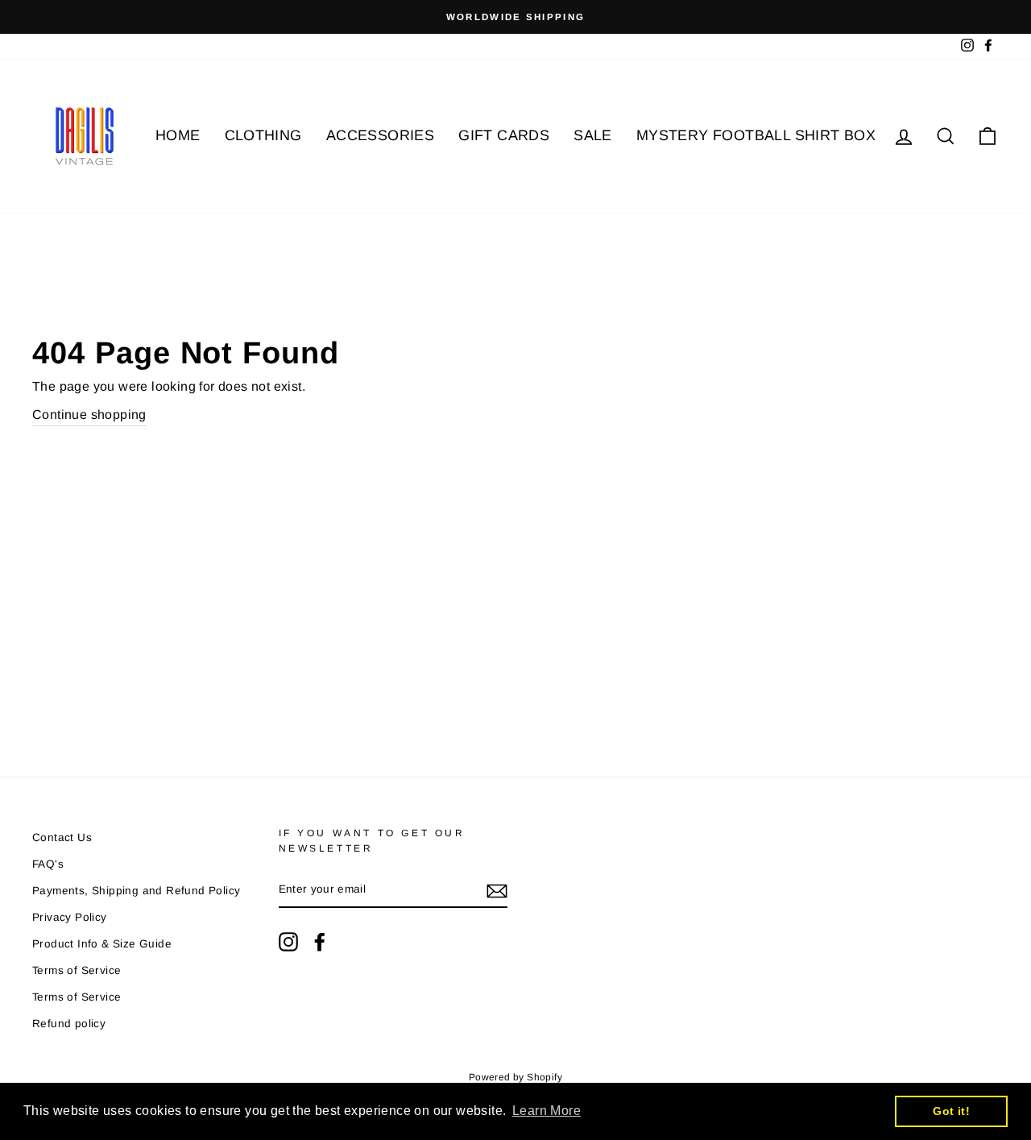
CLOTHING (263, 135)
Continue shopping (89, 414)
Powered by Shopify (515, 1077)
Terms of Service (76, 970)
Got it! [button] (951, 1111)
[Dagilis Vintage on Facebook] (319, 941)
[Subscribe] (497, 890)
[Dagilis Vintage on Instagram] (288, 941)
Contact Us (62, 837)
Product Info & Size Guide (102, 944)
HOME (178, 135)
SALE (592, 135)
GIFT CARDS (503, 135)
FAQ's (48, 864)
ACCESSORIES (380, 135)
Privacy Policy (69, 917)
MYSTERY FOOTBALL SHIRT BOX (756, 135)
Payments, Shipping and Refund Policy (136, 891)
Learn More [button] (546, 1110)
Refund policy (69, 1024)
